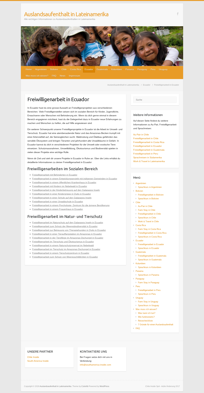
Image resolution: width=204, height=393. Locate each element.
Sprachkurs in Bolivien (148, 198)
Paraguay (142, 69)
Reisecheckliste (145, 321)
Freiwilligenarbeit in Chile (145, 138)
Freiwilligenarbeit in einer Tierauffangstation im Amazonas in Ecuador (67, 234)
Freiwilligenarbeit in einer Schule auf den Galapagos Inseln (61, 197)
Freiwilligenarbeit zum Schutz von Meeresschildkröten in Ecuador (65, 257)
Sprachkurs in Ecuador (148, 248)
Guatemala (102, 69)
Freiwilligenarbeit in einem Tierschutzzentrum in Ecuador (60, 253)
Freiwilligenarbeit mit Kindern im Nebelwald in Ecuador (59, 186)
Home (29, 69)
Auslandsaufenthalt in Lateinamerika (66, 14)
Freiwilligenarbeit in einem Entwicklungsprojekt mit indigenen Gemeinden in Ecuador (74, 178)
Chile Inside (33, 357)
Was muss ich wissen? (37, 75)
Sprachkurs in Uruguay (148, 305)
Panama (129, 69)
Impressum (74, 75)
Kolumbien (116, 69)
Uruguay (163, 69)
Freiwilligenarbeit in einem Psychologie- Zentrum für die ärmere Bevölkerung (70, 205)
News (62, 75)
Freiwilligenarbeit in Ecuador (147, 146)
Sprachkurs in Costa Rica (150, 237)
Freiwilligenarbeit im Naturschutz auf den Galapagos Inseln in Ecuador (67, 222)
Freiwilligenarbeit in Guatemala (148, 150)
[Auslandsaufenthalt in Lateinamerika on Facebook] (177, 14)
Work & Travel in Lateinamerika (149, 161)
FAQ (54, 75)
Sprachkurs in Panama (148, 275)
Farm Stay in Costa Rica (149, 229)
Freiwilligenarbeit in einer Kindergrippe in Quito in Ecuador (61, 194)
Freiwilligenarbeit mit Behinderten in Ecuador (54, 175)
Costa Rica (75, 69)
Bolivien (54, 69)
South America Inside (38, 361)
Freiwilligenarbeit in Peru (145, 153)
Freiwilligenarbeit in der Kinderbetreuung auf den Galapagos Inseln (66, 190)
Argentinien (41, 69)
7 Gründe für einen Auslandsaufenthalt (155, 324)
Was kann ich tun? (146, 313)
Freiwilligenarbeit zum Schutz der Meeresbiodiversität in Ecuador (65, 226)
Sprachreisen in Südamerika (147, 157)
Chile (64, 69)
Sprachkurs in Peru (147, 294)
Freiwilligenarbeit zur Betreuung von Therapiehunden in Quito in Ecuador (69, 230)
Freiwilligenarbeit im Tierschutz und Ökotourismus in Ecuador (63, 241)
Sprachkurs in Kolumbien (149, 267)
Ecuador (89, 69)
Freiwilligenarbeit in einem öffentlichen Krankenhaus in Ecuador (64, 182)
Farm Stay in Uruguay (148, 301)
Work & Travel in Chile (148, 221)
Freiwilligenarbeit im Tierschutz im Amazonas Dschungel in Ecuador (66, 249)
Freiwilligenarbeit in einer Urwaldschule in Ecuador (57, 201)
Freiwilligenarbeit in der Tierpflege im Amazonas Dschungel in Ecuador (67, 237)
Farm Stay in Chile (146, 210)
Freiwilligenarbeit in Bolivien (151, 195)
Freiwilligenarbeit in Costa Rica (148, 142)
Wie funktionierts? (146, 317)
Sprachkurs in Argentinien (150, 187)
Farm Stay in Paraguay (148, 282)
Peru (153, 69)
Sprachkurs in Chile (147, 217)
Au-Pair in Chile (141, 134)
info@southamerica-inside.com (95, 364)
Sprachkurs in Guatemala (149, 259)
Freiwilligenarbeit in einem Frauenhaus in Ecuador (57, 209)
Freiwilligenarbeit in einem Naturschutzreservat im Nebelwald (63, 245)
